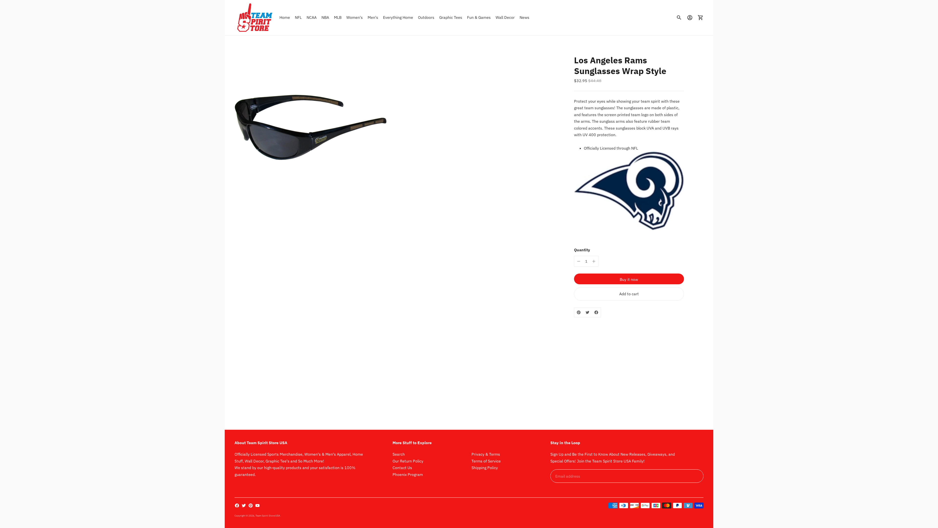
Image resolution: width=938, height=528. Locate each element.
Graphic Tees (450, 17)
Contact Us (402, 467)
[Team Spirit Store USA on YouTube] (257, 505)
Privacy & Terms (485, 454)
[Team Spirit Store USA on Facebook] (236, 505)
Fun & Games (479, 17)
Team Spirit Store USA (268, 515)
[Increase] (593, 261)
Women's (354, 17)
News (524, 17)
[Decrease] (578, 261)
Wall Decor (505, 17)
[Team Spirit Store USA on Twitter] (243, 505)
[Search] (679, 17)
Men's (373, 17)
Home (284, 17)
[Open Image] (311, 121)
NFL (298, 17)
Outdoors (426, 17)
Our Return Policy (408, 461)
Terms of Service (486, 461)
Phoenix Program (408, 474)
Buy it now (629, 279)
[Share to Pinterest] (578, 312)
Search (399, 454)
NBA (325, 17)
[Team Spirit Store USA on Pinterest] (250, 505)
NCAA (312, 17)
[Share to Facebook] (596, 312)
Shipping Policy (484, 467)
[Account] (689, 17)
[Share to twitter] (587, 312)
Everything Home (398, 17)
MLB (337, 17)
